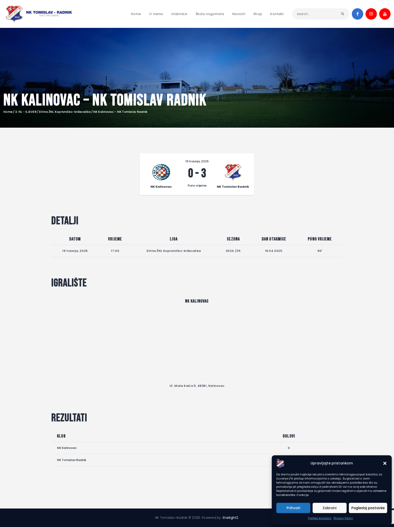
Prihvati (293, 508)
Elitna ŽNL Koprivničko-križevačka (65, 112)
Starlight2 (230, 517)
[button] (385, 463)
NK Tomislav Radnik (71, 460)
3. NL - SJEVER (25, 112)
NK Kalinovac (67, 448)
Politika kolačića (319, 518)
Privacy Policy (343, 518)
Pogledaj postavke (368, 508)
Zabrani (330, 508)
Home (8, 112)
